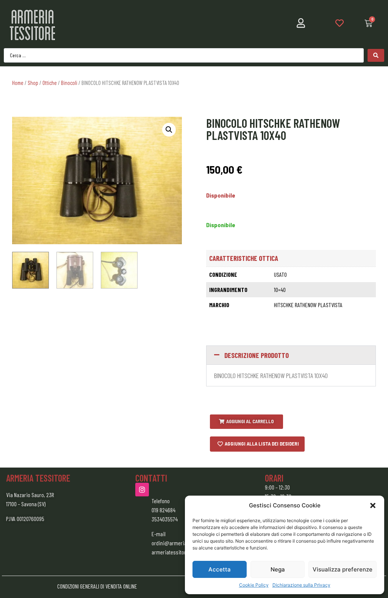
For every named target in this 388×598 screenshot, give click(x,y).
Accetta (219, 569)
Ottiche (49, 82)
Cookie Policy (254, 585)
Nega (278, 569)
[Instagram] (142, 489)
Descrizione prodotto (256, 355)
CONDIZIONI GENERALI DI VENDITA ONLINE (97, 586)
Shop (33, 82)
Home (17, 82)
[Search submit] (376, 55)
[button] (373, 505)
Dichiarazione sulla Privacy (301, 585)
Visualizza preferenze (342, 569)
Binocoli (69, 82)
